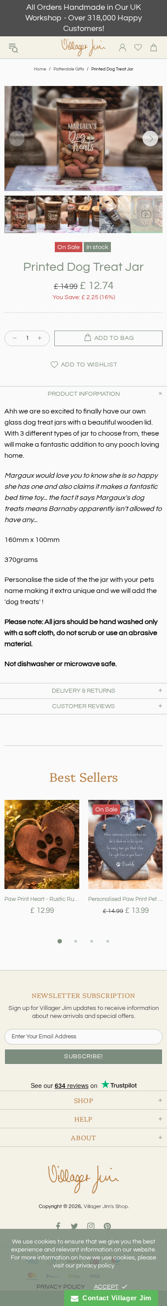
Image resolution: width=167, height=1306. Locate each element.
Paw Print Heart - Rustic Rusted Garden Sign (41, 899)
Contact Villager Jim (114, 1298)
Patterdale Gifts (68, 69)
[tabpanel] (42, 868)
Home (40, 69)
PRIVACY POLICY (61, 1287)
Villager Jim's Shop (83, 48)
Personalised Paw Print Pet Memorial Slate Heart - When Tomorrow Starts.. (125, 899)
